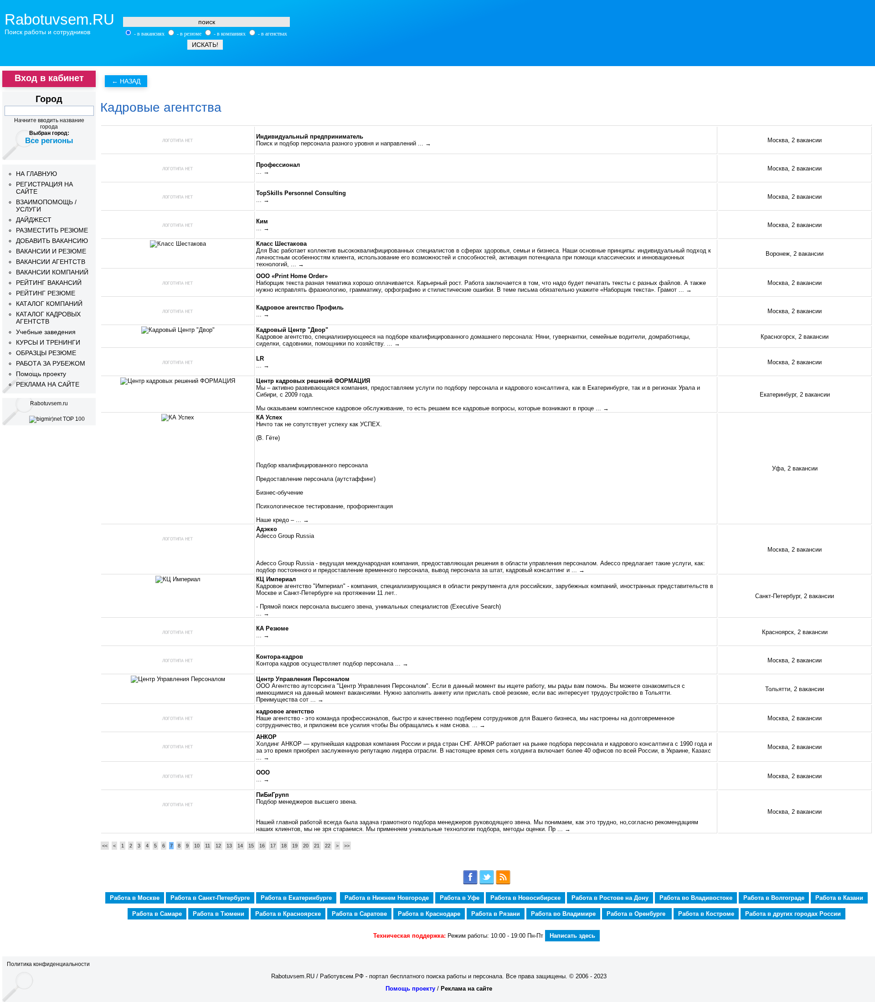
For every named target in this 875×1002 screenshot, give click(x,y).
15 (251, 845)
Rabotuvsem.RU (59, 19)
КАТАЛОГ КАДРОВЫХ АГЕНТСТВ (48, 317)
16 (262, 845)
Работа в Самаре (157, 913)
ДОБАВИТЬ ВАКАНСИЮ (52, 240)
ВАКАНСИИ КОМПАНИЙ (52, 272)
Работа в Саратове (359, 913)
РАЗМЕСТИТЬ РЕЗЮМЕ (52, 230)
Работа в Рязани (495, 913)
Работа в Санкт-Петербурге (210, 897)
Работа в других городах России (793, 913)
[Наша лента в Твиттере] (486, 882)
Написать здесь (572, 935)
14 (240, 845)
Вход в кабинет (49, 78)
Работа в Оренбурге (637, 913)
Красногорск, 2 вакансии (795, 336)
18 (284, 845)
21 (316, 845)
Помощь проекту (41, 373)
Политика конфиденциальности (48, 964)
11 (207, 845)
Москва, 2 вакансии (794, 140)
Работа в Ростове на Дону (610, 897)
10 (197, 845)
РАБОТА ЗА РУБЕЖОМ (50, 363)
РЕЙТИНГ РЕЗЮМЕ (45, 293)
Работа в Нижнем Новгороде (387, 897)
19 (295, 845)
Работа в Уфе (459, 897)
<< (105, 845)
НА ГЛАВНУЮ (36, 173)
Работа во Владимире (563, 913)
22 (327, 845)
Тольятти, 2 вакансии (794, 689)
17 (273, 845)
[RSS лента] (503, 882)
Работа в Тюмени (218, 913)
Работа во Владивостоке (695, 897)
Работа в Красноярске (288, 913)
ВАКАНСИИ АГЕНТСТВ (50, 261)
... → (424, 143)
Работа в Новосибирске (525, 897)
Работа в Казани (839, 897)
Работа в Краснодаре (429, 913)
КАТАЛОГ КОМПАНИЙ (49, 303)
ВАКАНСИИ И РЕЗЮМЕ (51, 251)
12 (218, 845)
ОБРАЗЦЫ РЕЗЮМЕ (46, 352)
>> (347, 845)
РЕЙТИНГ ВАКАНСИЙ (49, 282)
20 (306, 845)
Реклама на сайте (466, 988)
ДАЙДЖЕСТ (33, 219)
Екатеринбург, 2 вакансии (795, 394)
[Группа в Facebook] (470, 882)
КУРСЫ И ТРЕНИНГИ (48, 342)
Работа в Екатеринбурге (296, 897)
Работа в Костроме (706, 913)
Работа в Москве (135, 897)
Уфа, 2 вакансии (795, 468)
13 (229, 845)
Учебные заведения (46, 332)
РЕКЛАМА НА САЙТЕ (47, 384)
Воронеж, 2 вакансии (795, 253)
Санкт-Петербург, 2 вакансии (794, 596)
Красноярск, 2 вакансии (795, 632)
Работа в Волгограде (773, 897)
